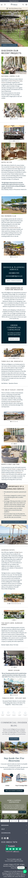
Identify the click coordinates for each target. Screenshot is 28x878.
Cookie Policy (11, 866)
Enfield (7, 785)
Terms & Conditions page (10, 861)
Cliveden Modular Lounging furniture (15, 469)
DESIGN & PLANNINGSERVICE (14, 268)
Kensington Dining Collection (16, 167)
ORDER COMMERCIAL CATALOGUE (14, 327)
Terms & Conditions (19, 866)
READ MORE (14, 738)
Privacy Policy (14, 868)
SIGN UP (22, 812)
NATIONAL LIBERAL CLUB (10, 76)
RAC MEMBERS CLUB (8, 216)
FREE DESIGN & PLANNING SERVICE (14, 522)
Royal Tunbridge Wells (21, 785)
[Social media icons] (2, 838)
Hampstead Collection (13, 227)
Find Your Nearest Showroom (14, 790)
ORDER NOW (14, 339)
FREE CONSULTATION (14, 280)
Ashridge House (17, 552)
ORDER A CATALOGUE (9, 45)
